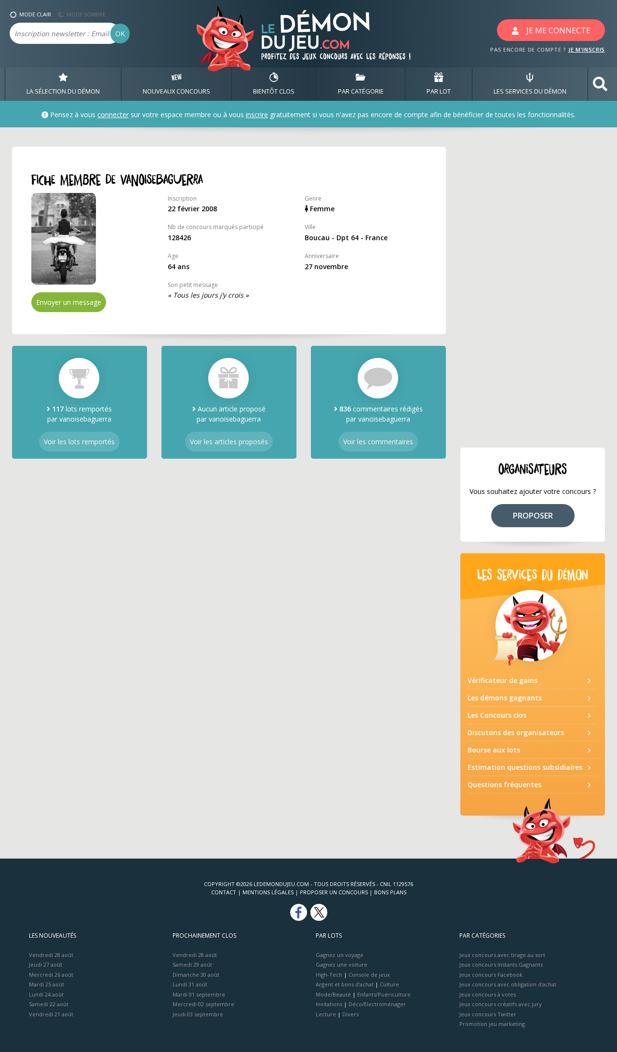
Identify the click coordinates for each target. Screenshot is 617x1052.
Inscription (182, 198)
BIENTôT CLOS (274, 91)
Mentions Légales (268, 892)
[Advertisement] (532, 291)
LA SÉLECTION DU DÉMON (63, 91)
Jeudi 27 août (45, 964)
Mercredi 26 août (51, 974)
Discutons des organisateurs (516, 732)
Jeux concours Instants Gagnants (501, 964)
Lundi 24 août (46, 994)
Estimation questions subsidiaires (525, 767)
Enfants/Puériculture (384, 994)
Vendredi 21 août (51, 1014)
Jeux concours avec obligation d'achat (507, 984)
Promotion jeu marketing (492, 1023)
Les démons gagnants (505, 697)
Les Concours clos (497, 715)
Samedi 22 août (48, 1004)
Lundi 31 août (190, 984)
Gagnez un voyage (339, 954)
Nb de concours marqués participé (216, 227)
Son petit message (193, 285)
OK (120, 33)
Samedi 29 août (192, 964)
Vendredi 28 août (51, 954)
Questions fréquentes (504, 784)
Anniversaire (322, 256)
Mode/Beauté (333, 994)
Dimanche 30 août (196, 974)
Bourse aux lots (494, 749)
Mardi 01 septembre (199, 994)
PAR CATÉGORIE (361, 91)
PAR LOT (439, 91)
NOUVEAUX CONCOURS (176, 91)
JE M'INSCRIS (586, 49)
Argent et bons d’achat (345, 984)
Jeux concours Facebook (491, 974)
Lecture (326, 1014)
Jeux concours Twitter (487, 1014)
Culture (389, 984)
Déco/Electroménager (377, 1004)
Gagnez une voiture (341, 964)
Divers (350, 1014)
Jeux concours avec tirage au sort (502, 954)
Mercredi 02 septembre (203, 1004)
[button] (600, 84)
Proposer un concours (334, 892)
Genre (313, 198)
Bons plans (390, 892)
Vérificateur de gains (502, 680)
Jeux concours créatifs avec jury (500, 1004)
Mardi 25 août (46, 984)
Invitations (329, 1004)
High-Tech (329, 974)
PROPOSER (533, 515)
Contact (223, 892)
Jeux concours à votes (487, 994)
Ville (310, 227)
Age (173, 256)
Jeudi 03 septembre (198, 1014)
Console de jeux (369, 974)
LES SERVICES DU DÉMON (530, 91)
